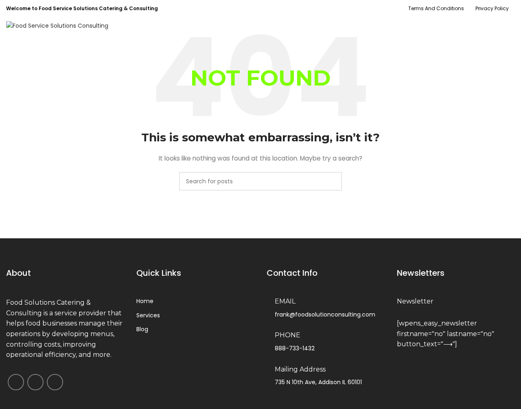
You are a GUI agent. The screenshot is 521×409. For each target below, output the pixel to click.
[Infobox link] (456, 301)
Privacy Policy (492, 8)
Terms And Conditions (436, 8)
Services (148, 315)
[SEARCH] (332, 181)
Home (144, 301)
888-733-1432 (295, 348)
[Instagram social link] (485, 26)
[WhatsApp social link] (509, 26)
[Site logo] (57, 25)
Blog (142, 329)
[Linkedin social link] (497, 26)
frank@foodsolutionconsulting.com (325, 314)
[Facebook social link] (473, 26)
